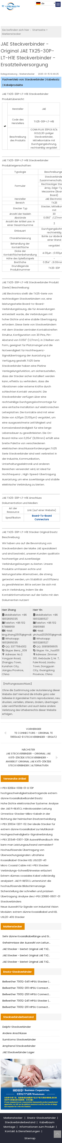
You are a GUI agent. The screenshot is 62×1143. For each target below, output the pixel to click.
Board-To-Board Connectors (42, 517)
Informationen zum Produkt (37, 1127)
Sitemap (29, 1138)
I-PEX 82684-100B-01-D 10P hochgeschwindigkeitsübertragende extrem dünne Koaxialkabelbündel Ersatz (29, 793)
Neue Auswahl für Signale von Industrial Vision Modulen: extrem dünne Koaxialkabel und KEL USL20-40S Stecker (29, 912)
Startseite (38, 30)
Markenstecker (11, 34)
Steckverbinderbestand (20, 1122)
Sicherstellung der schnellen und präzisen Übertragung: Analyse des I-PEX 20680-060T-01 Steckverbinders (30, 896)
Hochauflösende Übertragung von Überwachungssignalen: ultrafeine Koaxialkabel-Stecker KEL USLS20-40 (23, 855)
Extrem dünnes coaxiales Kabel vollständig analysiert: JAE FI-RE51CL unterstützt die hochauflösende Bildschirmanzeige (28, 881)
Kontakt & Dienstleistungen (22, 1131)
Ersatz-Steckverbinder (41, 1118)
